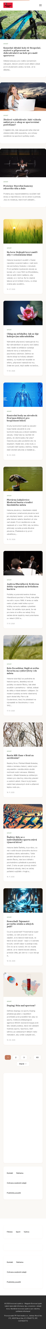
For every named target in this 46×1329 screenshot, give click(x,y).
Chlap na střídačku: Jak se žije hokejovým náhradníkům (23, 335)
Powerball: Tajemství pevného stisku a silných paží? (20, 924)
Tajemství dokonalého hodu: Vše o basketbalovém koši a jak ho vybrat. (28, 1136)
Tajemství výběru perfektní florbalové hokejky (28, 1154)
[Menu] (40, 5)
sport (5, 44)
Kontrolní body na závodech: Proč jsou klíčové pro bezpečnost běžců (22, 418)
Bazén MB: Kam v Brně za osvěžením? (20, 756)
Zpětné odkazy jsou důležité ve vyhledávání (27, 1100)
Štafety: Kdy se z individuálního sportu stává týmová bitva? (22, 840)
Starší (21, 1064)
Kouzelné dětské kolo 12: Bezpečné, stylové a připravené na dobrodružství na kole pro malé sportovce (22, 51)
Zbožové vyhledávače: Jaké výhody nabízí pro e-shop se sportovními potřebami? (22, 122)
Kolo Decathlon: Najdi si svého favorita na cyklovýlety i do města (23, 671)
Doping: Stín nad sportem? (21, 1005)
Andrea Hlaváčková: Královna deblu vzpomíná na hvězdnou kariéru (23, 586)
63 (37, 1057)
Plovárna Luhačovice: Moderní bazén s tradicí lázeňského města (20, 502)
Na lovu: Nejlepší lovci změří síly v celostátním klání (22, 253)
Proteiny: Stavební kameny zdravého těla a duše (18, 187)
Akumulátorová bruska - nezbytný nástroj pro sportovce (28, 1118)
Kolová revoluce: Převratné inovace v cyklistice (28, 1085)
